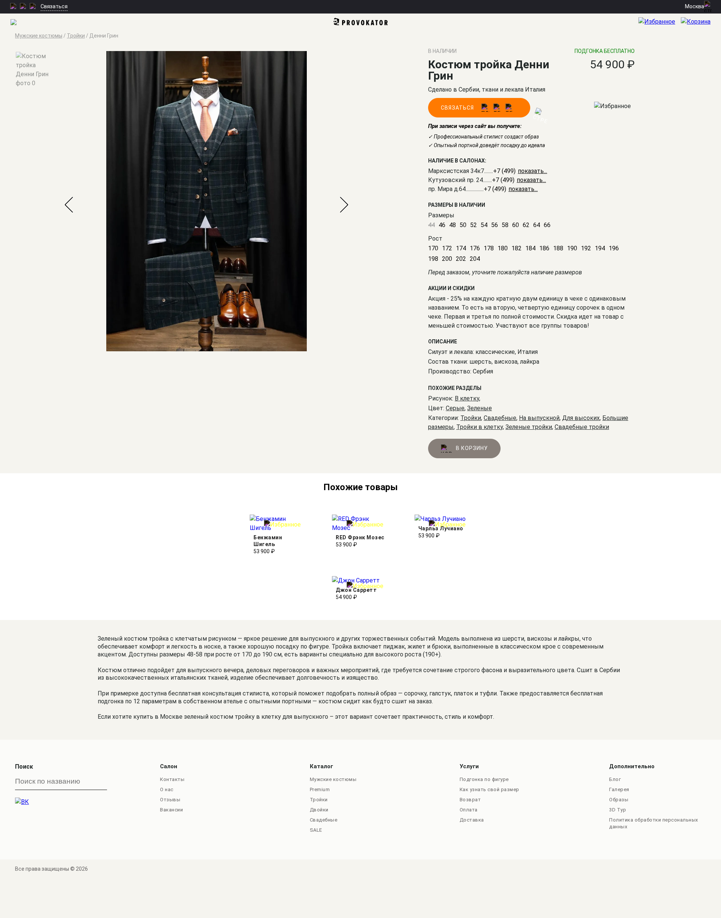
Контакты (172, 779)
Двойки (319, 810)
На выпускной (539, 417)
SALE (316, 830)
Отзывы (170, 799)
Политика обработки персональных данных (653, 823)
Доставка (472, 820)
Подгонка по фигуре (484, 779)
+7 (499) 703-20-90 (518, 180)
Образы (618, 799)
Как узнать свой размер (489, 789)
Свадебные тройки (582, 426)
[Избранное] (659, 23)
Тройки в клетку (479, 426)
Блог (615, 779)
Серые (455, 408)
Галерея (619, 789)
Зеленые (479, 408)
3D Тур (617, 810)
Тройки (470, 417)
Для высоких (581, 417)
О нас (166, 789)
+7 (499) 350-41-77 (519, 171)
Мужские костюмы (333, 779)
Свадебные (500, 417)
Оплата (469, 810)
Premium (320, 789)
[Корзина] (701, 23)
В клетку (467, 398)
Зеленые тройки (528, 426)
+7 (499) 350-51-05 (510, 189)
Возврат (470, 799)
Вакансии (171, 810)
